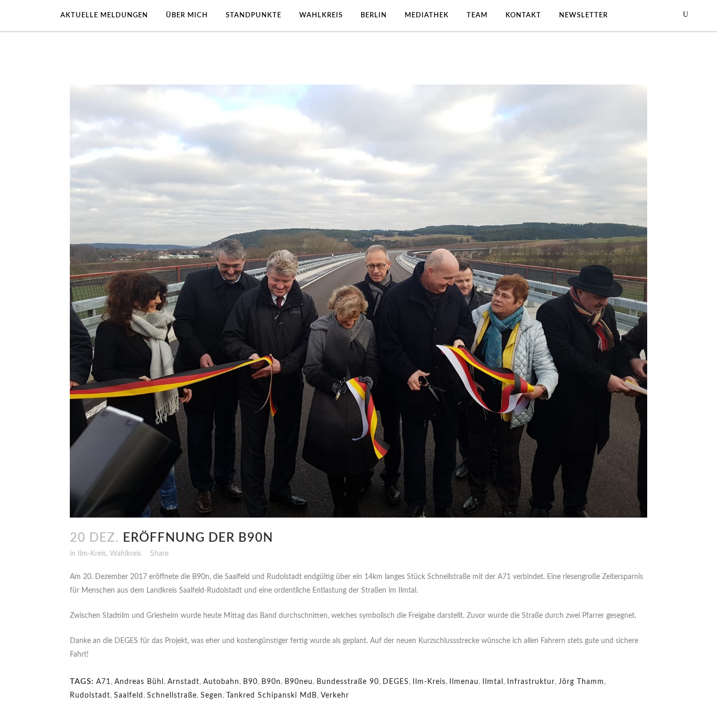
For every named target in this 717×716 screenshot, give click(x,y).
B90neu (298, 682)
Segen (212, 695)
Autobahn (221, 682)
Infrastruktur (531, 682)
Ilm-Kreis (92, 553)
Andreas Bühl (139, 682)
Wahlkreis (125, 553)
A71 (103, 682)
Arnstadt (183, 682)
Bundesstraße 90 (348, 682)
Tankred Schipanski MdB (271, 695)
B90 (250, 682)
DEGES (396, 682)
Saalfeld (128, 695)
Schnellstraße (172, 695)
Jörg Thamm (581, 682)
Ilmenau (464, 682)
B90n (271, 682)
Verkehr (335, 695)
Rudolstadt (90, 695)
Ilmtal (492, 682)
